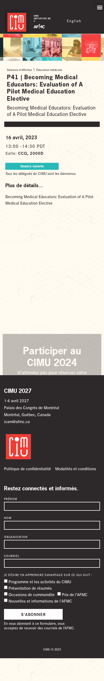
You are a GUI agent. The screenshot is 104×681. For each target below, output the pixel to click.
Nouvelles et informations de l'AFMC (40, 601)
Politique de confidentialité (27, 468)
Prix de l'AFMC (74, 594)
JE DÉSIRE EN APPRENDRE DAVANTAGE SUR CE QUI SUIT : (48, 575)
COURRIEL (11, 556)
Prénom (10, 499)
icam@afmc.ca (17, 421)
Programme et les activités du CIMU (40, 581)
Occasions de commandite (32, 594)
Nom (7, 518)
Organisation (16, 537)
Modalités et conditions (75, 468)
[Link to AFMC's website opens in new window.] (39, 25)
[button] (99, 7)
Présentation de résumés (30, 588)
